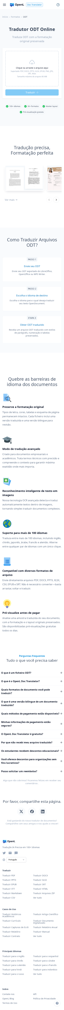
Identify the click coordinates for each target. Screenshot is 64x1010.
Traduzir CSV (8, 897)
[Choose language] (3, 859)
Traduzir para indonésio (45, 969)
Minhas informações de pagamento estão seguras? (26, 723)
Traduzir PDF (8, 875)
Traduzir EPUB (9, 884)
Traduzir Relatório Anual (45, 927)
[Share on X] (21, 811)
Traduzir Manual (41, 931)
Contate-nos (8, 994)
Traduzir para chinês (12, 960)
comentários (31, 783)
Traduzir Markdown (12, 893)
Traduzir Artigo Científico (45, 914)
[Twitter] (4, 853)
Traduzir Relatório (11, 931)
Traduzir (30, 92)
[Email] (10, 853)
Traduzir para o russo (13, 974)
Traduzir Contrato (11, 936)
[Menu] (4, 4)
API (34, 994)
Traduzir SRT (39, 884)
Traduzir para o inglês (13, 956)
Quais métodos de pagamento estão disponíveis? (30, 713)
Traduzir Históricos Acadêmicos (11, 915)
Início (5, 16)
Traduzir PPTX (9, 880)
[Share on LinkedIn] (43, 811)
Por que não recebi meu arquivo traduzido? (26, 742)
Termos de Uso (9, 1003)
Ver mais (10, 199)
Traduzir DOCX (40, 875)
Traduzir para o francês (45, 965)
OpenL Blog (8, 998)
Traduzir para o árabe (44, 960)
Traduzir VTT (8, 888)
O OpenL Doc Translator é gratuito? (22, 734)
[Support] (57, 1003)
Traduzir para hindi (12, 969)
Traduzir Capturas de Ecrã (15, 927)
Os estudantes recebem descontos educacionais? (30, 751)
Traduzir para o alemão (14, 965)
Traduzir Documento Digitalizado (43, 921)
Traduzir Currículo (11, 920)
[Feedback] (16, 853)
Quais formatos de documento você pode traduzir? (25, 691)
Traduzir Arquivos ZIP (44, 893)
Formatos (15, 16)
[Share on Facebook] (32, 811)
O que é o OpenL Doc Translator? (20, 681)
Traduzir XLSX (40, 880)
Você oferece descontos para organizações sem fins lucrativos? (29, 761)
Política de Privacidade (44, 998)
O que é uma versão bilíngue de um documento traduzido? (29, 703)
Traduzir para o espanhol (45, 956)
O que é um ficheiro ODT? (16, 672)
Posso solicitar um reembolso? (19, 771)
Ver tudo (37, 936)
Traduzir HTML (40, 888)
